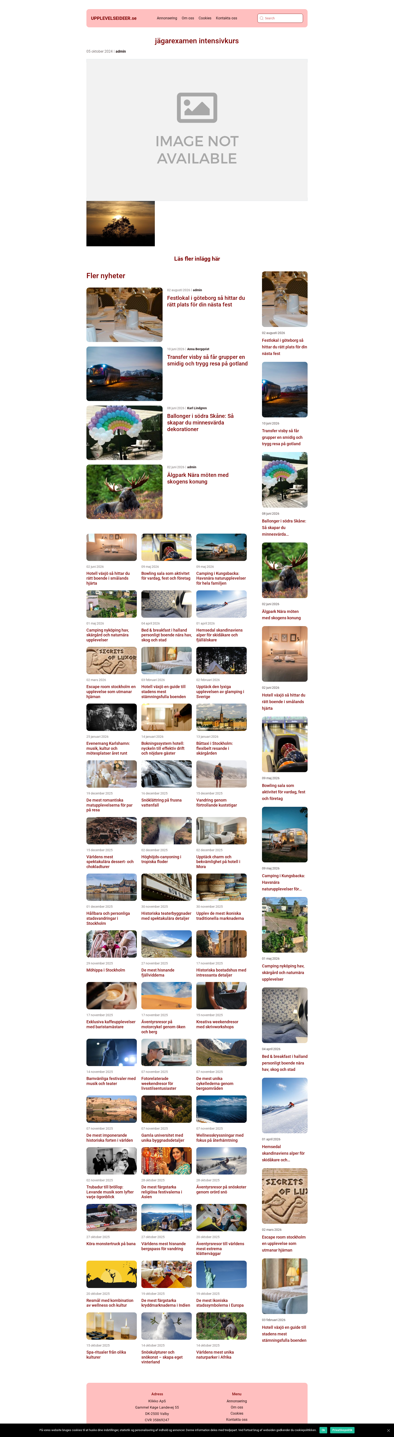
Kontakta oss (226, 18)
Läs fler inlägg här (197, 258)
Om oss (188, 18)
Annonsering (167, 18)
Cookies (205, 18)
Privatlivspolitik (342, 1430)
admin (121, 51)
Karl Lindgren (197, 408)
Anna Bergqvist (198, 349)
